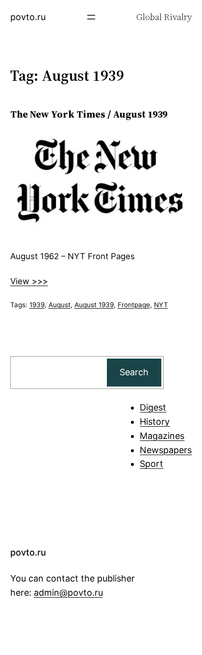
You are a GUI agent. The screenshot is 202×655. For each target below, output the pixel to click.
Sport (151, 464)
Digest (153, 407)
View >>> (29, 281)
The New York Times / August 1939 (88, 114)
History (155, 421)
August (60, 305)
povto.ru (28, 17)
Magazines (162, 436)
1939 (37, 305)
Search (134, 372)
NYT (161, 305)
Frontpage (134, 305)
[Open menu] (91, 17)
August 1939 (94, 305)
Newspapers (166, 450)
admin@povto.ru (68, 592)
